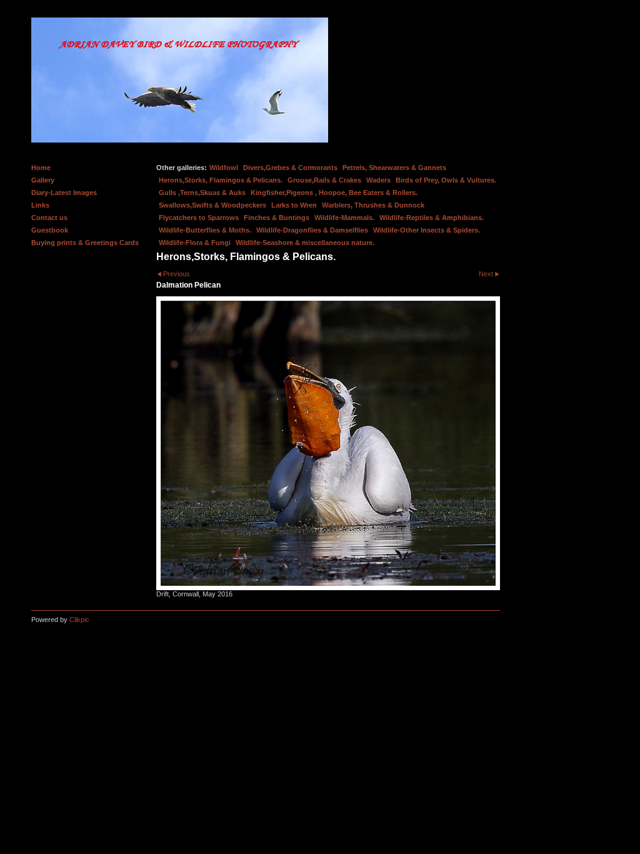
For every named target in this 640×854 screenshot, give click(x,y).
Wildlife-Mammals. (344, 217)
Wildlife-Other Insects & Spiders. (426, 230)
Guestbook (49, 230)
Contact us (49, 217)
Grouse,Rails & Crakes (324, 180)
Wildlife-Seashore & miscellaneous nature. (305, 242)
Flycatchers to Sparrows (199, 217)
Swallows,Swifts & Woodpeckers (212, 205)
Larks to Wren (294, 205)
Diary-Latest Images (64, 192)
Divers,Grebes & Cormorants (290, 167)
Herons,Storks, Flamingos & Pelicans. (220, 180)
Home (41, 167)
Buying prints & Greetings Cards (85, 242)
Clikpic (79, 619)
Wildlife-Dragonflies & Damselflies (312, 230)
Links (40, 205)
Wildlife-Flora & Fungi (195, 242)
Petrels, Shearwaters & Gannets (394, 167)
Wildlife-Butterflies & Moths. (205, 230)
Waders (378, 180)
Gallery (42, 180)
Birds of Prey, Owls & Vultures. (446, 180)
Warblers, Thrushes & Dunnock (373, 205)
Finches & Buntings (276, 217)
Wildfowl (223, 167)
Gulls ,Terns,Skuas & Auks (202, 192)
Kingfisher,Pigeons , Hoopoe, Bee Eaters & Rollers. (334, 192)
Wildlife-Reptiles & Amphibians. (431, 217)
